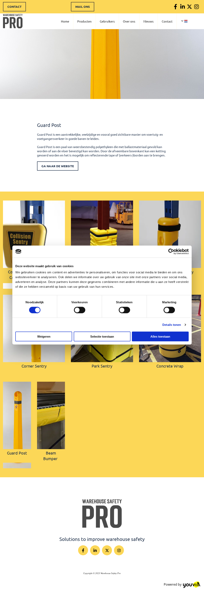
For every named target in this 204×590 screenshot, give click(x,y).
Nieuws (148, 21)
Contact (167, 21)
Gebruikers (107, 21)
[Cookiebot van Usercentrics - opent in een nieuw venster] (171, 251)
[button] (14, 6)
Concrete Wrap (169, 365)
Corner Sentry (34, 365)
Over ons (129, 21)
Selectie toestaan (102, 336)
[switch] (79, 310)
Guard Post (17, 452)
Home (65, 21)
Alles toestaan (160, 336)
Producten (84, 21)
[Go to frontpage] (102, 513)
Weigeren (43, 336)
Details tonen (171, 324)
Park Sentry (102, 365)
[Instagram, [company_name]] (196, 6)
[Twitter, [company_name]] (189, 6)
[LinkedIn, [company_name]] (182, 6)
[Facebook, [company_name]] (175, 6)
